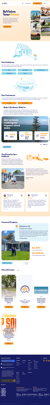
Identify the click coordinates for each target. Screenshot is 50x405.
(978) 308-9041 (41, 395)
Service (25, 73)
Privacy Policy (33, 403)
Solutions (18, 360)
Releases (17, 375)
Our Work (24, 360)
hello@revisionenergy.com (22, 390)
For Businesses (25, 103)
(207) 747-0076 (40, 390)
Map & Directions (18, 397)
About (29, 360)
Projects (23, 362)
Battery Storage (41, 70)
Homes (17, 362)
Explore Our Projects (7, 263)
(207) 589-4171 (24, 395)
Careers (29, 369)
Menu (45, 3)
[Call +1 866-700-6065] (22, 3)
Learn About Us (7, 146)
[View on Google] (4, 195)
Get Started (37, 3)
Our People (30, 362)
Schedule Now (7, 26)
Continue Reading (23, 238)
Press (17, 377)
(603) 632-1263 (35, 395)
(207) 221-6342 (18, 395)
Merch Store (3, 384)
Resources (30, 372)
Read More (9, 306)
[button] (26, 263)
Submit (13, 360)
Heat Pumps (25, 70)
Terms (37, 403)
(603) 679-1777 (29, 395)
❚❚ (41, 144)
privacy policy (4, 376)
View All (18, 270)
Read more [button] (5, 208)
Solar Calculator (28, 3)
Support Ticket (35, 391)
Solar (9, 70)
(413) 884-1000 (46, 395)
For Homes (9, 103)
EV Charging (9, 73)
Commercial (18, 363)
